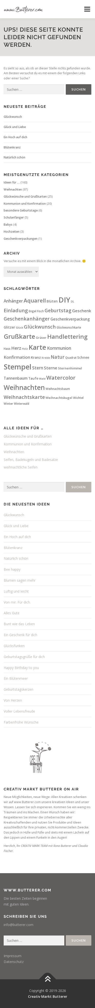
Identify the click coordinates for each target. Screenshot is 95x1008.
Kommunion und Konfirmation (25, 204)
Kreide (46, 357)
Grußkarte (19, 336)
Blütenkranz (12, 147)
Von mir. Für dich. (17, 602)
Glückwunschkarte (69, 327)
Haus (7, 348)
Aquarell (35, 300)
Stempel (17, 367)
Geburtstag (58, 310)
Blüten (52, 301)
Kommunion (59, 348)
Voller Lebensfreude (19, 711)
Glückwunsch (13, 117)
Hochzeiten (11, 231)
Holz (25, 348)
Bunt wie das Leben (19, 624)
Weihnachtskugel (59, 397)
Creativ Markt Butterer (47, 996)
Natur (58, 357)
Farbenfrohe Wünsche (21, 722)
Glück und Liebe (15, 127)
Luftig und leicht (16, 591)
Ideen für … (12, 182)
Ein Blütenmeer (16, 678)
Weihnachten (13, 189)
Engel (32, 311)
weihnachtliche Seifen (21, 467)
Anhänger (13, 301)
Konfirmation (17, 357)
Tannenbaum (16, 378)
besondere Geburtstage (21, 210)
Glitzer (9, 327)
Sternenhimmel (70, 368)
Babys (8, 224)
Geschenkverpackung (70, 319)
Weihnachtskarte (24, 397)
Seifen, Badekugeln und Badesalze (31, 459)
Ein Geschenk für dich (20, 634)
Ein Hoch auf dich (15, 137)
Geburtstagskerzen (18, 689)
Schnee (83, 357)
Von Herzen (13, 700)
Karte (37, 347)
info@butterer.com (18, 924)
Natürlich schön (14, 157)
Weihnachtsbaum (58, 389)
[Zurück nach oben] (47, 979)
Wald (42, 378)
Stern (37, 368)
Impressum (12, 955)
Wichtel (78, 398)
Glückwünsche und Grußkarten (25, 196)
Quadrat (70, 357)
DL (72, 301)
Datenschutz (14, 961)
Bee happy (12, 569)
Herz (16, 348)
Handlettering (67, 336)
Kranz (36, 357)
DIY (64, 300)
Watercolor (61, 377)
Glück (19, 327)
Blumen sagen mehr (20, 580)
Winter (8, 404)
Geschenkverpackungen (21, 239)
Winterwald (21, 403)
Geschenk (81, 310)
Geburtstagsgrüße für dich (24, 656)
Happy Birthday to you (21, 667)
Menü (87, 9)
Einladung (16, 310)
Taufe (33, 378)
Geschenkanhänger (27, 318)
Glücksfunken (14, 645)
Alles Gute (11, 613)
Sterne (50, 368)
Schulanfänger (14, 217)
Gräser (41, 337)
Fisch (40, 311)
